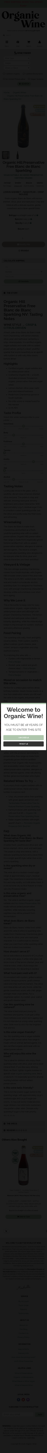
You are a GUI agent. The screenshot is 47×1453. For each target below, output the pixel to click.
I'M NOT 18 (23, 744)
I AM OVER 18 (23, 738)
